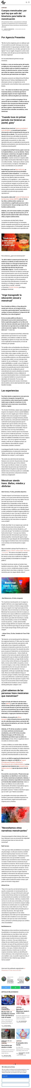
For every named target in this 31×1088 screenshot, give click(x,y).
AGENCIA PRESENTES (9, 29)
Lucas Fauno (7, 1025)
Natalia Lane (7, 1055)
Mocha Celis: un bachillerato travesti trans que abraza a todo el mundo (8, 1014)
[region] (15, 1076)
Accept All (5, 1076)
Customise (5, 1080)
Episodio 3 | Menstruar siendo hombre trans (22, 1011)
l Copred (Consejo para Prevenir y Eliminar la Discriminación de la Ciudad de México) (13, 762)
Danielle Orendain (14, 287)
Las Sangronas (23, 1021)
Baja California (19, 169)
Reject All (5, 1084)
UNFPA (8, 703)
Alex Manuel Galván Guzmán (24, 1053)
